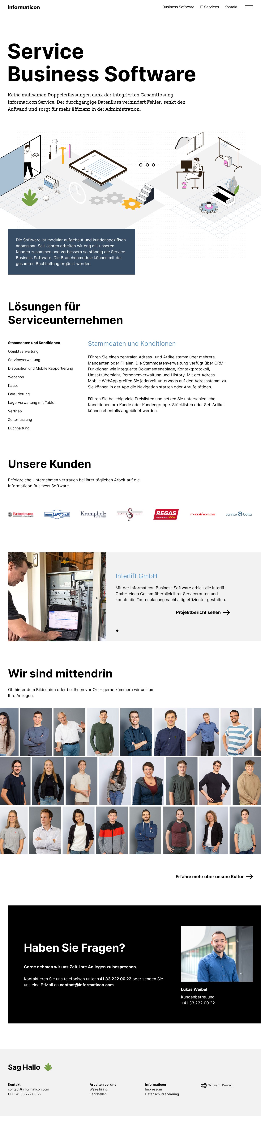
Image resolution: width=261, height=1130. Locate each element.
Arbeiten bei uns (103, 1084)
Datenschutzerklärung (162, 1094)
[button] (249, 7)
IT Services (209, 7)
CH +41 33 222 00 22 (24, 1094)
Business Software (178, 7)
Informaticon (155, 1084)
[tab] (34, 342)
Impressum (153, 1089)
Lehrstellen (98, 1094)
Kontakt (231, 7)
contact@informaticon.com (28, 1089)
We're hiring (99, 1089)
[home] (24, 7)
